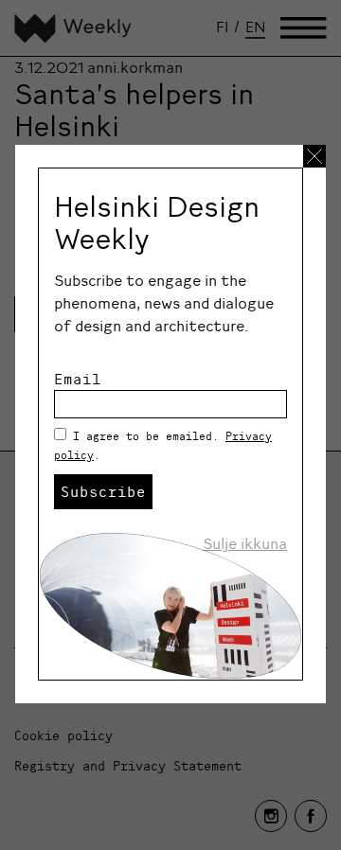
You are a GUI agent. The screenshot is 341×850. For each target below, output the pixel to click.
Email (77, 378)
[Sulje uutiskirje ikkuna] (314, 156)
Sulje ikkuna (245, 543)
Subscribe (103, 491)
